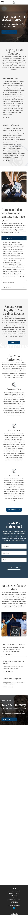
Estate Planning (7, 287)
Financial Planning (7, 238)
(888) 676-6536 (16, 891)
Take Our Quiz (14, 567)
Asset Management (8, 282)
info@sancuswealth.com (14, 905)
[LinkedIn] (14, 908)
